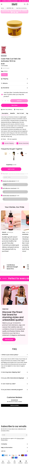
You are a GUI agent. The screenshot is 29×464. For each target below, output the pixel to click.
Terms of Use (20, 438)
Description (5, 113)
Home (2, 8)
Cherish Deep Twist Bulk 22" (9, 195)
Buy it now (14, 105)
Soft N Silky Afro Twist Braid (9, 188)
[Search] (24, 4)
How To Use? (20, 113)
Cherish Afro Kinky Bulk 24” (9, 181)
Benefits (12, 113)
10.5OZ (5, 75)
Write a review (14, 405)
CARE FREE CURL (10, 8)
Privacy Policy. (4, 440)
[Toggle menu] (1, 4)
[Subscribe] (26, 435)
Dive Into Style (9, 339)
